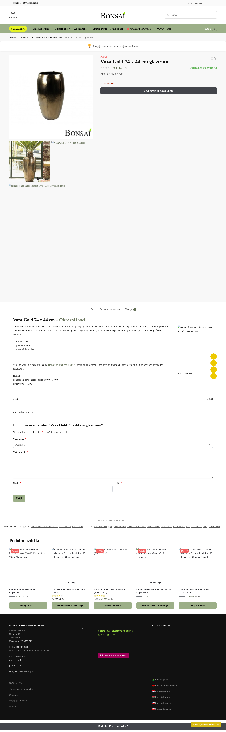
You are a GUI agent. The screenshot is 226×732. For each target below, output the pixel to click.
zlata (205, 526)
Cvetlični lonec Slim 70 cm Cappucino (22, 591)
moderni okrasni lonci (136, 526)
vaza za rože (196, 526)
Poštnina (13, 695)
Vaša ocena (19, 439)
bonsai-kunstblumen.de (166, 685)
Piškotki (13, 706)
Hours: (16, 375)
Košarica (13, 17)
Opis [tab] (93, 309)
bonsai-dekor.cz (163, 703)
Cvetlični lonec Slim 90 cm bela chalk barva (194, 591)
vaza (188, 526)
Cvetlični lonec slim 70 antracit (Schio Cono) (110, 591)
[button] (211, 28)
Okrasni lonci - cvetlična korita (33, 37)
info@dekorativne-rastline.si (25, 3)
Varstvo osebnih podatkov (22, 689)
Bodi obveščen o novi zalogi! (158, 90)
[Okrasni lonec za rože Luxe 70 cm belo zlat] (215, 58)
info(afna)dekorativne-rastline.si (33, 650)
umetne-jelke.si (162, 679)
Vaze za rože (77, 526)
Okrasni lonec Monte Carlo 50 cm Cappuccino (153, 591)
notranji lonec (153, 526)
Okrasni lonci (72, 319)
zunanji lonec (214, 526)
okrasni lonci (166, 526)
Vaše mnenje (20, 452)
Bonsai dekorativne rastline (61, 365)
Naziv (17, 483)
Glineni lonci (56, 37)
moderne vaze (120, 526)
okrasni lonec (179, 526)
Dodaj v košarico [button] (28, 605)
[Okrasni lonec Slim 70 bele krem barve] (70, 567)
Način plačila (15, 683)
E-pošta (117, 483)
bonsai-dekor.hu (163, 697)
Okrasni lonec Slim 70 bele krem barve (68, 591)
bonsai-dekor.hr (163, 691)
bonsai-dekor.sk (163, 709)
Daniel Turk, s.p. (17, 630)
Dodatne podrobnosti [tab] (110, 309)
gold (110, 526)
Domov (13, 37)
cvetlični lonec (100, 526)
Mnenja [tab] (130, 309)
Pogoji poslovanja (18, 700)
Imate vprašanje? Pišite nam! (206, 724)
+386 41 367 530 (194, 3)
